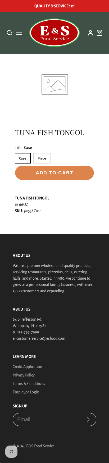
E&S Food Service (40, 446)
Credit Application (27, 367)
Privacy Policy (24, 375)
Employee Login (26, 392)
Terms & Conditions (29, 384)
